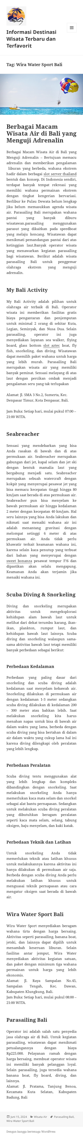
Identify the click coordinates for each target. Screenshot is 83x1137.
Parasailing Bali (64, 1117)
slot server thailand (60, 174)
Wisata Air (40, 1117)
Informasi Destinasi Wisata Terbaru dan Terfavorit (31, 38)
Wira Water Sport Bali (20, 1121)
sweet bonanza (19, 560)
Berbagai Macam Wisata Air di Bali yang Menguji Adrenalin (41, 133)
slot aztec (51, 345)
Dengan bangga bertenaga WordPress (30, 1132)
